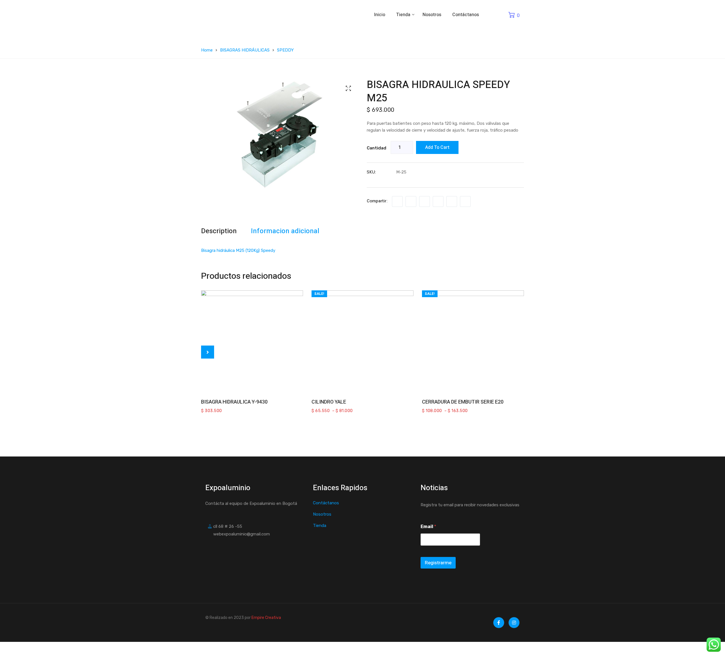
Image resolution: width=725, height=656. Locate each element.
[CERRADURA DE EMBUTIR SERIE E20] (473, 341)
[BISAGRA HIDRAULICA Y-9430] (252, 341)
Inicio (379, 14)
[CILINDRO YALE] (362, 341)
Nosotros (432, 14)
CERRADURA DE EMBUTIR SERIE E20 (463, 402)
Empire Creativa (266, 617)
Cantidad (376, 148)
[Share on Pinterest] (465, 201)
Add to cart (437, 147)
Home (207, 50)
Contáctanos (465, 14)
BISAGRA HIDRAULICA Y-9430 (234, 402)
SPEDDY (285, 50)
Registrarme (438, 562)
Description (219, 231)
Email (428, 526)
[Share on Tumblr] (438, 201)
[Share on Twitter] (411, 201)
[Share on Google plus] (451, 201)
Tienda (403, 14)
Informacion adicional (285, 231)
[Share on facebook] (397, 201)
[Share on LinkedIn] (424, 201)
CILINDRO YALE (329, 402)
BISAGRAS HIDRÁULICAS (245, 50)
